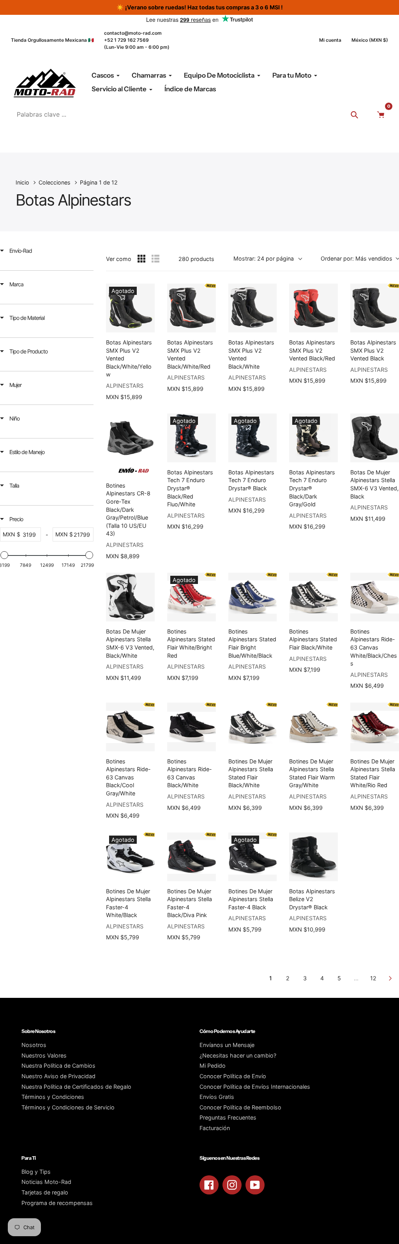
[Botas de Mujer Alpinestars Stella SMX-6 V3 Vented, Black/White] (130, 597)
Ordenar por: (356, 258)
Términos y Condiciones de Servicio (68, 1107)
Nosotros (33, 1045)
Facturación (215, 1128)
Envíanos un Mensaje (227, 1045)
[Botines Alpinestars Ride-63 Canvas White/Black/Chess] (374, 597)
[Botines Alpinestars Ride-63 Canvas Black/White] (191, 727)
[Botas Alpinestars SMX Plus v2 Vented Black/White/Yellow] (130, 308)
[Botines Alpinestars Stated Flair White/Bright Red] (191, 597)
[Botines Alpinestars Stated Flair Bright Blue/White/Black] (252, 597)
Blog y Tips (36, 1171)
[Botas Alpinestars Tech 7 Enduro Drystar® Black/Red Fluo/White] (191, 437)
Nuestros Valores (44, 1055)
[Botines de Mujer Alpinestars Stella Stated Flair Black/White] (252, 727)
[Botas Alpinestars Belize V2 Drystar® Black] (313, 856)
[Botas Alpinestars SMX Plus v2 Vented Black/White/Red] (191, 308)
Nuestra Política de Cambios (58, 1065)
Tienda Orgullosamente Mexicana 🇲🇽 (52, 40)
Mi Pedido (213, 1065)
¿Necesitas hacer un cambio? (238, 1055)
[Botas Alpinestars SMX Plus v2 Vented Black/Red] (313, 308)
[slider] (4, 555)
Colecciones (55, 182)
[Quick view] (147, 324)
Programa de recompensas (57, 1203)
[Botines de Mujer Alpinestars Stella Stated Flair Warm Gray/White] (313, 727)
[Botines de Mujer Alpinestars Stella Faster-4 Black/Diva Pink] (191, 856)
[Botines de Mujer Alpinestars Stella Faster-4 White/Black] (130, 856)
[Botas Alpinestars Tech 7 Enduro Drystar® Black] (252, 437)
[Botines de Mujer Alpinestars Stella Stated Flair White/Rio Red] (374, 727)
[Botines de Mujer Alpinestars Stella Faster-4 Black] (252, 856)
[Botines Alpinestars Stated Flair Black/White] (313, 597)
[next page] (390, 978)
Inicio (22, 182)
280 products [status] (196, 259)
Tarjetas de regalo (44, 1192)
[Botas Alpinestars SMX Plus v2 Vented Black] (374, 308)
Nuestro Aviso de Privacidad (58, 1076)
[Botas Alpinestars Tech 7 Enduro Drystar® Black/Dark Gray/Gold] (313, 437)
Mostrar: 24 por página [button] (263, 258)
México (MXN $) (369, 40)
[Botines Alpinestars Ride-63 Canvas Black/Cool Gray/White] (130, 727)
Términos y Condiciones (52, 1096)
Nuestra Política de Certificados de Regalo (76, 1086)
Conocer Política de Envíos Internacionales (255, 1086)
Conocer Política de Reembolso (240, 1107)
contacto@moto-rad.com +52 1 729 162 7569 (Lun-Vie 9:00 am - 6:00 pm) (136, 40)
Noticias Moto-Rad (46, 1181)
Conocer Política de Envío (233, 1076)
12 (373, 978)
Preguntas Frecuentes (228, 1117)
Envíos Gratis (217, 1096)
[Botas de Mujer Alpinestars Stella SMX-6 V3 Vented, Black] (374, 437)
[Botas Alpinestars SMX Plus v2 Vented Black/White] (252, 308)
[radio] (141, 259)
